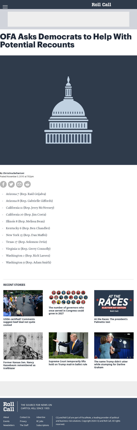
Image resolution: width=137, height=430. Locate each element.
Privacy (23, 421)
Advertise (40, 417)
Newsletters (9, 425)
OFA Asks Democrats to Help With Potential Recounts (66, 41)
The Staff (24, 425)
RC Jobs (39, 421)
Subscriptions (42, 425)
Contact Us (25, 417)
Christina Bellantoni (13, 173)
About (6, 417)
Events (6, 421)
